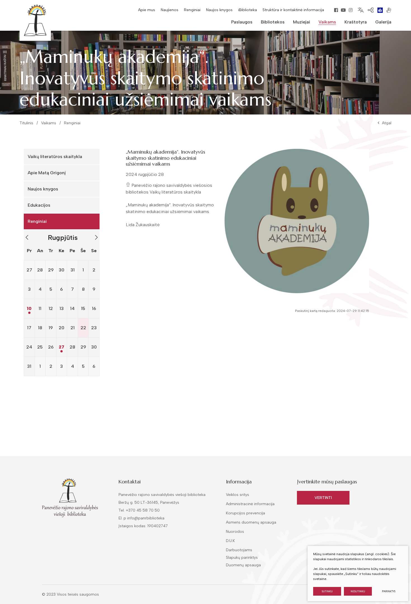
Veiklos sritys (237, 494)
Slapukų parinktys (242, 557)
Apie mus (146, 10)
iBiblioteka (247, 10)
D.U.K (230, 540)
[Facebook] (336, 10)
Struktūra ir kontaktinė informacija (293, 10)
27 (61, 347)
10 (29, 308)
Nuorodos (235, 531)
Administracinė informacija (250, 504)
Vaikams (48, 123)
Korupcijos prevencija (245, 513)
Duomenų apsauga (243, 565)
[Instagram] (350, 10)
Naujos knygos (219, 10)
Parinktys (388, 591)
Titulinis (26, 123)
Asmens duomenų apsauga (251, 522)
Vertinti (323, 497)
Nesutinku (358, 591)
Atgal (386, 123)
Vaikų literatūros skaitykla (55, 156)
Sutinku (327, 591)
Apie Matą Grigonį (47, 172)
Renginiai (192, 10)
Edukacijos (39, 205)
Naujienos (169, 10)
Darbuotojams (239, 550)
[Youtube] (343, 10)
